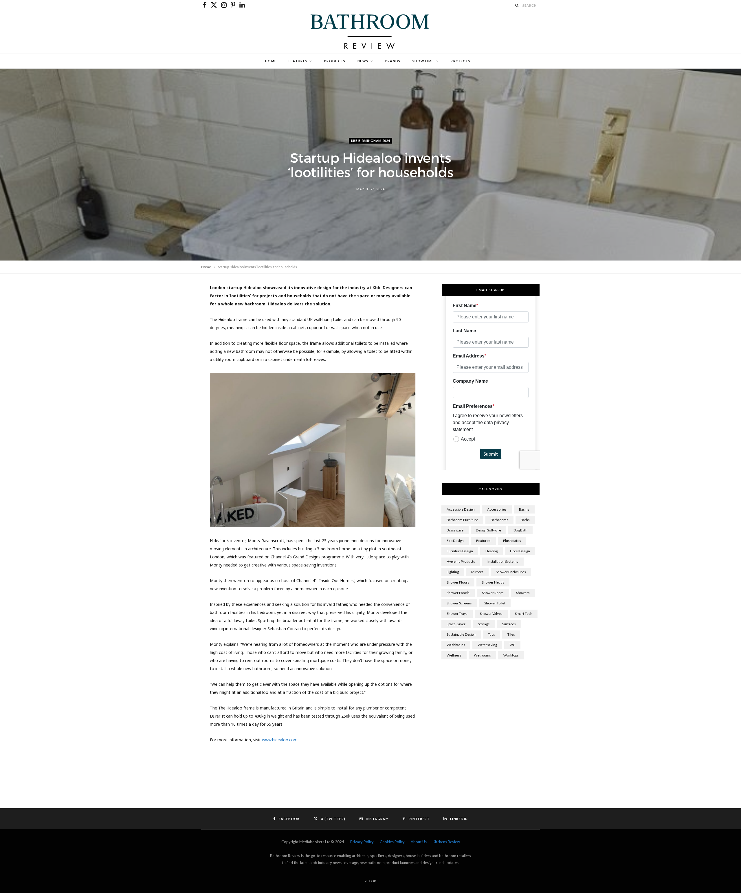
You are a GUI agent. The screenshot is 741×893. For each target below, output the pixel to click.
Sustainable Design (461, 634)
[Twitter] (173, 321)
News (362, 61)
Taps (491, 634)
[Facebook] (173, 306)
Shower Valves (491, 613)
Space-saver (456, 624)
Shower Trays (457, 613)
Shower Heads (493, 582)
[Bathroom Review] (370, 32)
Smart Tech (523, 613)
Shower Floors (458, 582)
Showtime (423, 61)
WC (512, 645)
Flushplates (512, 540)
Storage (484, 624)
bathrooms (499, 520)
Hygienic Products (461, 561)
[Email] (173, 365)
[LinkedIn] (173, 351)
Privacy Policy (362, 841)
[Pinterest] (173, 336)
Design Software (488, 530)
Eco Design (455, 540)
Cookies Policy (392, 841)
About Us (419, 841)
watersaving (487, 645)
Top (372, 881)
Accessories (497, 509)
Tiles (511, 634)
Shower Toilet (494, 603)
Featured (483, 540)
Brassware (455, 530)
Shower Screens (459, 603)
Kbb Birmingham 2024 (370, 140)
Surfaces (509, 624)
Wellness (454, 655)
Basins (524, 509)
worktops (511, 655)
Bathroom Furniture (462, 520)
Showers (523, 593)
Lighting (453, 572)
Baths (525, 520)
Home (270, 61)
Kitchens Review (446, 841)
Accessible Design (461, 509)
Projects (460, 61)
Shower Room (493, 593)
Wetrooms (482, 655)
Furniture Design (460, 551)
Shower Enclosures (511, 572)
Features (298, 61)
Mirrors (477, 572)
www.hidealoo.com (280, 739)
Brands (393, 61)
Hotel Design (520, 551)
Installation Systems (502, 561)
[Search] (517, 5)
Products (335, 61)
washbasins (456, 645)
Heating (491, 551)
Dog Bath (520, 530)
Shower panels (458, 593)
